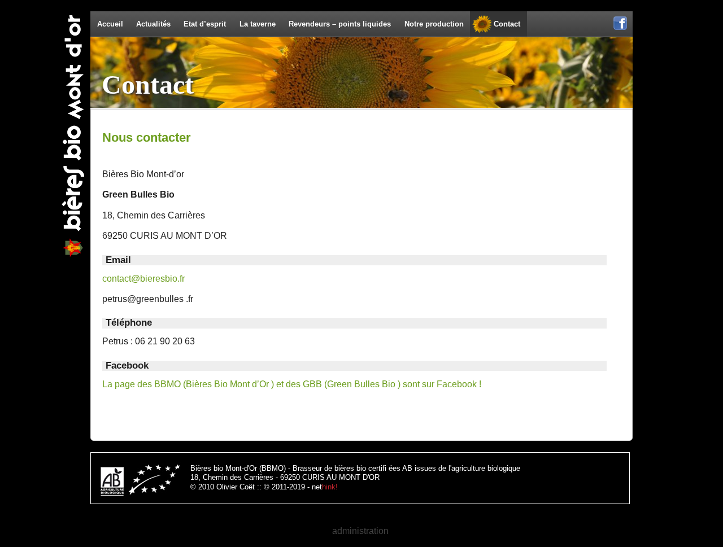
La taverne (257, 24)
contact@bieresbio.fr (143, 278)
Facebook (620, 29)
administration (360, 531)
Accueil (110, 24)
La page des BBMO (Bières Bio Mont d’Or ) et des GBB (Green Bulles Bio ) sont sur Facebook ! (291, 384)
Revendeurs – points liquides (340, 24)
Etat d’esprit (205, 24)
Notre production (434, 24)
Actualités (153, 24)
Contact (507, 24)
